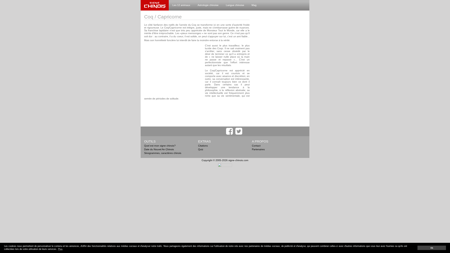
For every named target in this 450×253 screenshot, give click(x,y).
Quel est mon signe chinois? (160, 145)
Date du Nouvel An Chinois (159, 149)
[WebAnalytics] (225, 166)
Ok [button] (431, 248)
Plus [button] (60, 249)
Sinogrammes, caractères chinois (162, 153)
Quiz (200, 149)
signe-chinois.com (155, 5)
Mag (254, 5)
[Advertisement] (173, 68)
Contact (256, 145)
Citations (203, 145)
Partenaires (258, 149)
